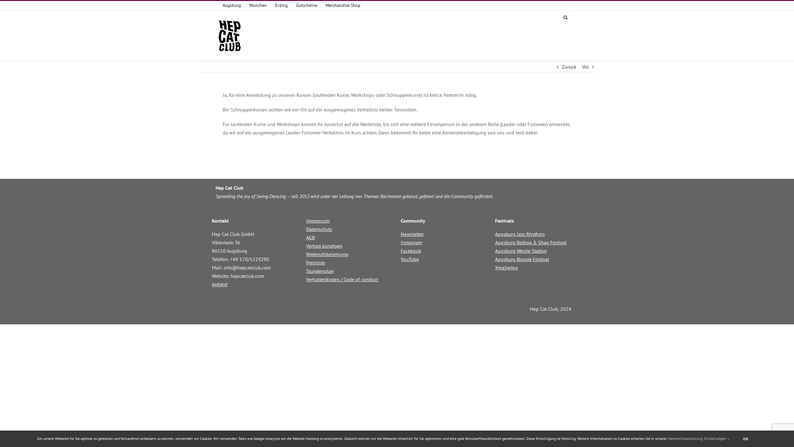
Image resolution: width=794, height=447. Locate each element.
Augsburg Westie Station (521, 251)
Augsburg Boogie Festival (522, 259)
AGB (310, 237)
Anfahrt (219, 284)
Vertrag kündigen (324, 246)
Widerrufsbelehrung (327, 254)
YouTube (410, 259)
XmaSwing (506, 267)
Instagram (411, 242)
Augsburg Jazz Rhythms (520, 234)
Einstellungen (715, 438)
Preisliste (315, 263)
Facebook (411, 251)
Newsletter (412, 234)
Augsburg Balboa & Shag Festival (531, 242)
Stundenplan (320, 271)
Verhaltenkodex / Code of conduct (342, 279)
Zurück (569, 67)
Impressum (318, 221)
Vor (585, 67)
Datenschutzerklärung (685, 438)
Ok (745, 438)
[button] (566, 17)
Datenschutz (319, 229)
